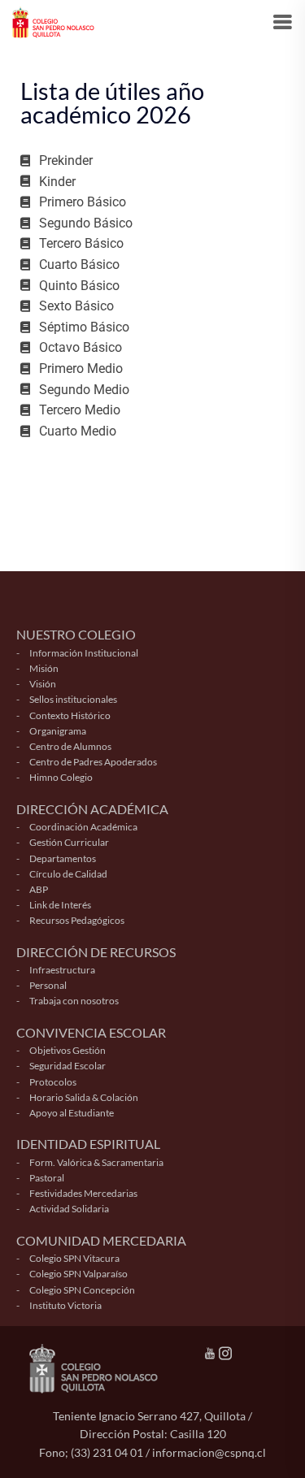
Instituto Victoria (65, 1305)
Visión (42, 684)
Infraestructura (62, 970)
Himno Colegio (61, 777)
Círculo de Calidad (68, 874)
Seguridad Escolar (67, 1066)
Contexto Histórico (70, 715)
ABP (38, 889)
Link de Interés (60, 905)
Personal (48, 985)
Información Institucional (83, 653)
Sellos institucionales (73, 699)
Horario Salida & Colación (83, 1097)
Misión (44, 668)
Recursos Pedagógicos (76, 920)
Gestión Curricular (69, 842)
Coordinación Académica (83, 827)
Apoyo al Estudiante (71, 1113)
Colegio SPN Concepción (82, 1290)
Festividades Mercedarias (83, 1193)
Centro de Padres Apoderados (93, 762)
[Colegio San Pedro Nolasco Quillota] (53, 20)
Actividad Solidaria (69, 1209)
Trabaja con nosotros (74, 1001)
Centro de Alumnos (70, 746)
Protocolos (52, 1082)
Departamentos (62, 858)
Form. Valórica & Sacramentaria (96, 1162)
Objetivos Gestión (67, 1050)
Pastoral (46, 1178)
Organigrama (57, 731)
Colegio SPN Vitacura (74, 1258)
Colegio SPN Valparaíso (78, 1274)
